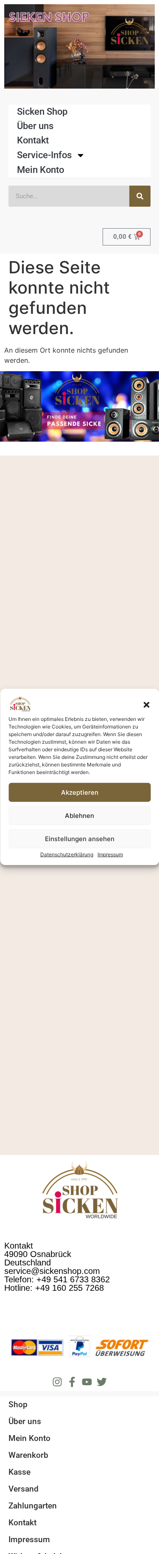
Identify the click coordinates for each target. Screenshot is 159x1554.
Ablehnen (79, 816)
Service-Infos (44, 155)
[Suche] (140, 196)
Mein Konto (40, 170)
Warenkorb (28, 1455)
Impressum (110, 854)
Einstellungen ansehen (79, 839)
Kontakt (33, 140)
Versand (23, 1489)
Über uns (35, 126)
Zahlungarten (32, 1506)
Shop (18, 1404)
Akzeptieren (79, 792)
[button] (146, 705)
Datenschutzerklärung (66, 854)
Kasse (19, 1472)
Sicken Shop (42, 111)
